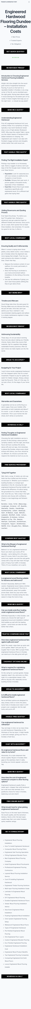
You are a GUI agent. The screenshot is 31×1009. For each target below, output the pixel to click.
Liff (19, 506)
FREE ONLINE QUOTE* (15, 801)
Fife (14, 519)
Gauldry (12, 508)
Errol (9, 526)
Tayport (13, 524)
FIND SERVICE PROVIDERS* (15, 465)
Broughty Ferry (17, 526)
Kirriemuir (13, 506)
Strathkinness (21, 524)
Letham (15, 510)
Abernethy (5, 508)
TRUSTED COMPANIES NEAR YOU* (15, 634)
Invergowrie (5, 524)
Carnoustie (12, 521)
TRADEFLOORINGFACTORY (9, 2)
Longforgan (5, 506)
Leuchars (4, 528)
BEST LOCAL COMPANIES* (15, 238)
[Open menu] (29, 2)
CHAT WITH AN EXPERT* (15, 744)
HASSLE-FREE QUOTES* (15, 717)
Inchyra (24, 515)
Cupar (16, 513)
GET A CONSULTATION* (14, 832)
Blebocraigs (23, 504)
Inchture (21, 517)
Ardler (18, 515)
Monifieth (12, 515)
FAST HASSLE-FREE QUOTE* (15, 152)
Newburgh (22, 510)
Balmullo (22, 513)
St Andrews (14, 517)
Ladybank (4, 515)
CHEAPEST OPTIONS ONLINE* (16, 662)
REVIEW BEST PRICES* (15, 68)
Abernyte (4, 521)
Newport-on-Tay (7, 519)
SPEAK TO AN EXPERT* (15, 360)
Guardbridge (20, 508)
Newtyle (20, 519)
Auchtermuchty (6, 510)
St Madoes (9, 513)
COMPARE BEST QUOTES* (15, 538)
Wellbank (25, 526)
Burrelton (4, 504)
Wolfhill (4, 526)
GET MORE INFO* (15, 293)
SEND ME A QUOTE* (15, 110)
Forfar (16, 504)
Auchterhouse (21, 521)
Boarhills (24, 506)
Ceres (11, 504)
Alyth (3, 513)
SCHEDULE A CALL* (16, 425)
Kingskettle (5, 517)
